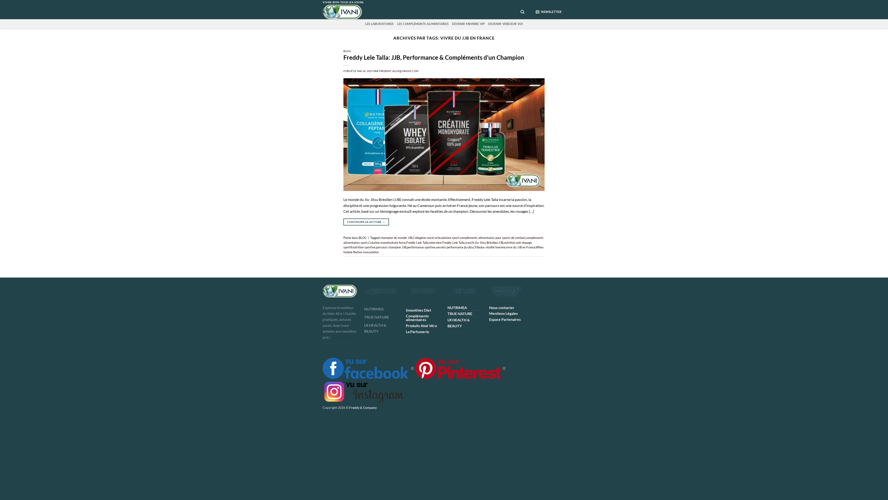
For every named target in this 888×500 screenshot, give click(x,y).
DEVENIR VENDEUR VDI (505, 24)
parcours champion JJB (391, 247)
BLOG (347, 51)
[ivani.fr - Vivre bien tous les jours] (352, 12)
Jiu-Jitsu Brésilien (486, 242)
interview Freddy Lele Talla (447, 242)
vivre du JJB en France (520, 247)
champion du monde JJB (396, 238)
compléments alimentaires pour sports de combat (492, 238)
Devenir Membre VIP (468, 24)
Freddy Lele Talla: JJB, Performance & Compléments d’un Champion (433, 57)
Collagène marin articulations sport (436, 238)
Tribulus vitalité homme (489, 247)
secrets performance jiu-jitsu (455, 247)
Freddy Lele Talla (417, 242)
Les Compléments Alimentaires (423, 24)
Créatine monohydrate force (387, 242)
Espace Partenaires (505, 319)
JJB (501, 242)
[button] (522, 12)
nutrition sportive (363, 247)
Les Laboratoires (379, 24)
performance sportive (421, 247)
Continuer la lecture (366, 222)
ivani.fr (469, 242)
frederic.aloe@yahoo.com (399, 70)
